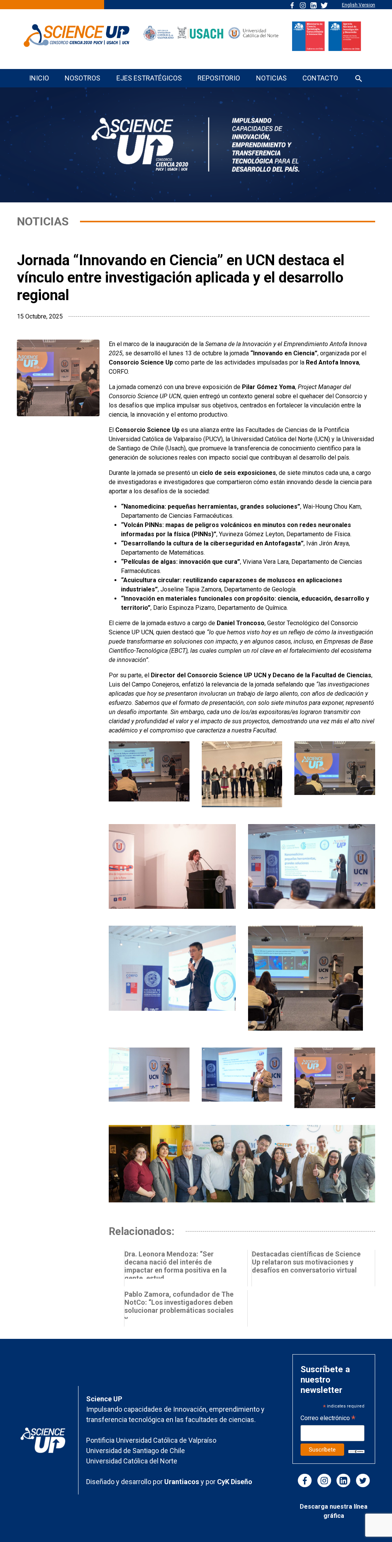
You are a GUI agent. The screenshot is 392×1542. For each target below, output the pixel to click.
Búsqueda (358, 79)
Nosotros (82, 78)
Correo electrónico (328, 1419)
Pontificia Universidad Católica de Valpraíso (151, 1440)
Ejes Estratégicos (149, 78)
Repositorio (219, 78)
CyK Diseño (234, 1482)
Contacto (320, 78)
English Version (358, 5)
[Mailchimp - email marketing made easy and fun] (356, 1451)
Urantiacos (182, 1482)
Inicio (39, 78)
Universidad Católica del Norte (131, 1461)
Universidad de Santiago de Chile (135, 1451)
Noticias (271, 78)
